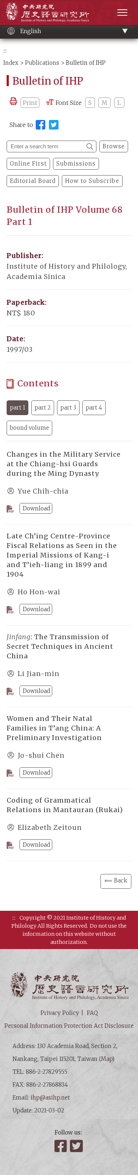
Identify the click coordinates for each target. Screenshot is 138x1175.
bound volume (29, 427)
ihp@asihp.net (50, 1097)
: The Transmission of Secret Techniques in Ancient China (60, 646)
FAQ (92, 1012)
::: (5, 50)
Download (36, 508)
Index (10, 62)
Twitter (77, 1146)
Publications (42, 62)
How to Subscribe (92, 180)
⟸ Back (116, 880)
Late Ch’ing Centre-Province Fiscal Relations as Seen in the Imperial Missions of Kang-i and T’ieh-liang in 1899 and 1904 (62, 555)
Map (106, 1058)
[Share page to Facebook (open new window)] (40, 125)
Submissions (76, 163)
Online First (28, 163)
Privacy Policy (59, 1012)
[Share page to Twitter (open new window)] (54, 125)
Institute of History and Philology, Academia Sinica (47, 12)
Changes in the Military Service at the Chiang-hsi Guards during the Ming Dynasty (64, 464)
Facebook (61, 1146)
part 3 (68, 407)
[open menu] (122, 12)
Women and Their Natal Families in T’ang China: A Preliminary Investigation (54, 728)
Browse (114, 146)
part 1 (17, 407)
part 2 (43, 407)
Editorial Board (33, 180)
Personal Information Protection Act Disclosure (69, 1025)
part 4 (94, 407)
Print (30, 102)
